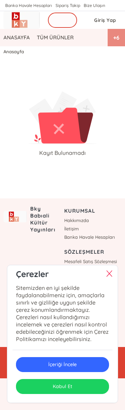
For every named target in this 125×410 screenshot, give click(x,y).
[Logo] (21, 20)
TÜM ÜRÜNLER (55, 37)
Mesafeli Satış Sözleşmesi (90, 261)
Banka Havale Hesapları (28, 5)
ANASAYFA (16, 37)
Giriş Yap (105, 20)
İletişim (71, 228)
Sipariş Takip (68, 5)
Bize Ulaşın (94, 5)
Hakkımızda (76, 220)
